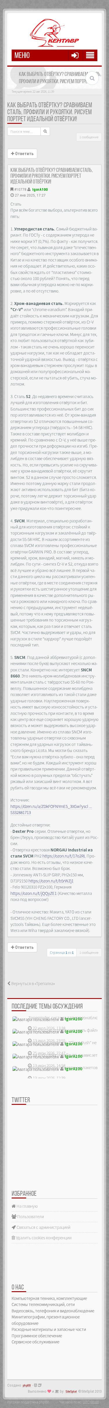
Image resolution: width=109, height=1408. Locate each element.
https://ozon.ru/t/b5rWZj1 (51, 881)
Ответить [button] (23, 153)
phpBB (27, 1385)
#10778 (20, 189)
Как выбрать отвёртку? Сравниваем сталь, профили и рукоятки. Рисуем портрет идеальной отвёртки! (49, 112)
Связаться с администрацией (43, 1227)
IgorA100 (40, 189)
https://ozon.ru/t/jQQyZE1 (33, 893)
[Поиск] (45, 131)
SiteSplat (71, 1392)
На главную (27, 1206)
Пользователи (30, 1216)
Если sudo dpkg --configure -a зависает (63, 1055)
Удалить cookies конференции (43, 1237)
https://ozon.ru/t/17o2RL (64, 856)
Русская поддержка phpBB (28, 1402)
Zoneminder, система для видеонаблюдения (68, 1017)
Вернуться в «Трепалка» (32, 983)
